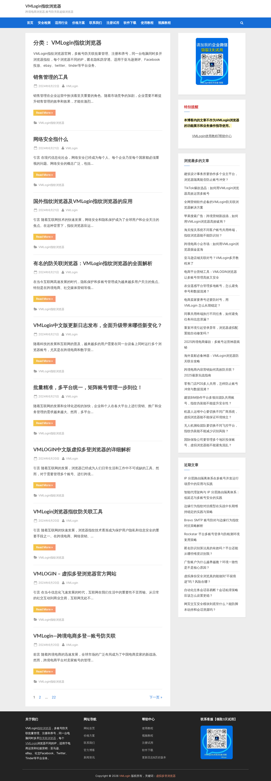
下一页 (154, 697)
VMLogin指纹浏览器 (43, 6)
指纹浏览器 (44, 728)
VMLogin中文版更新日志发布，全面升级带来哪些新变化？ (97, 325)
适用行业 (61, 23)
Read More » (45, 113)
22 (54, 697)
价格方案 (78, 23)
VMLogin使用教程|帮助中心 (212, 136)
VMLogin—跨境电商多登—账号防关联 (74, 636)
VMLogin (72, 86)
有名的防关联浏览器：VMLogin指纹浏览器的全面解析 (92, 263)
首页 (30, 23)
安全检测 (44, 23)
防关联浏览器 (47, 738)
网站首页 (89, 728)
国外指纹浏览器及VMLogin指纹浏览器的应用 (83, 201)
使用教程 (147, 23)
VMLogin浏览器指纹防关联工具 (68, 511)
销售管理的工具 (50, 77)
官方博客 (89, 750)
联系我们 (95, 23)
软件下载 (130, 23)
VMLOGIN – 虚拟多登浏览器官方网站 (74, 573)
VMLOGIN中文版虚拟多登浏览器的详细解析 (82, 449)
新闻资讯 (89, 757)
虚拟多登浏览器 (166, 775)
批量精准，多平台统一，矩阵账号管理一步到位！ (87, 387)
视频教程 (164, 23)
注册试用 (113, 23)
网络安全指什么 (50, 139)
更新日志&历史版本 (154, 757)
